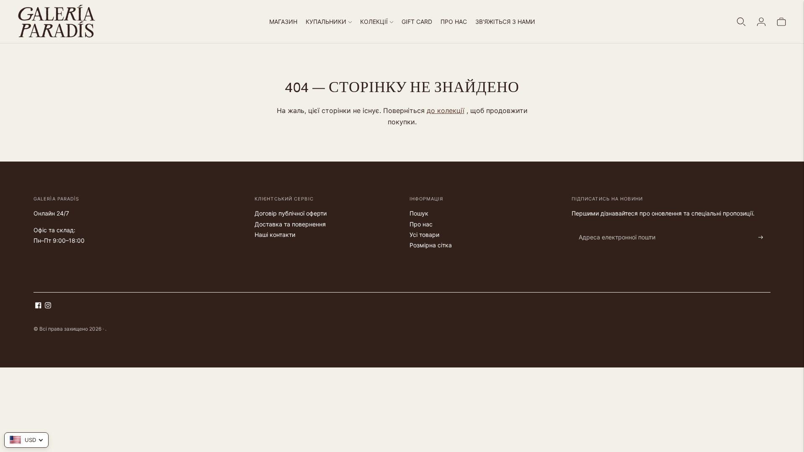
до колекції (445, 110)
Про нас (421, 224)
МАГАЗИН (283, 21)
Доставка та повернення (290, 224)
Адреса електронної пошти (612, 227)
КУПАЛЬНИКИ (326, 21)
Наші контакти (275, 234)
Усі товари (424, 234)
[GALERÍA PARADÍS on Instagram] (48, 306)
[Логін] (761, 22)
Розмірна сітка (431, 245)
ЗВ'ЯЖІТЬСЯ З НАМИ (505, 21)
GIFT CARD (417, 21)
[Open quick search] (741, 22)
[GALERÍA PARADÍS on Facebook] (38, 306)
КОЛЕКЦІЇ (374, 21)
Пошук (419, 213)
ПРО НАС (454, 21)
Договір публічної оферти (291, 213)
